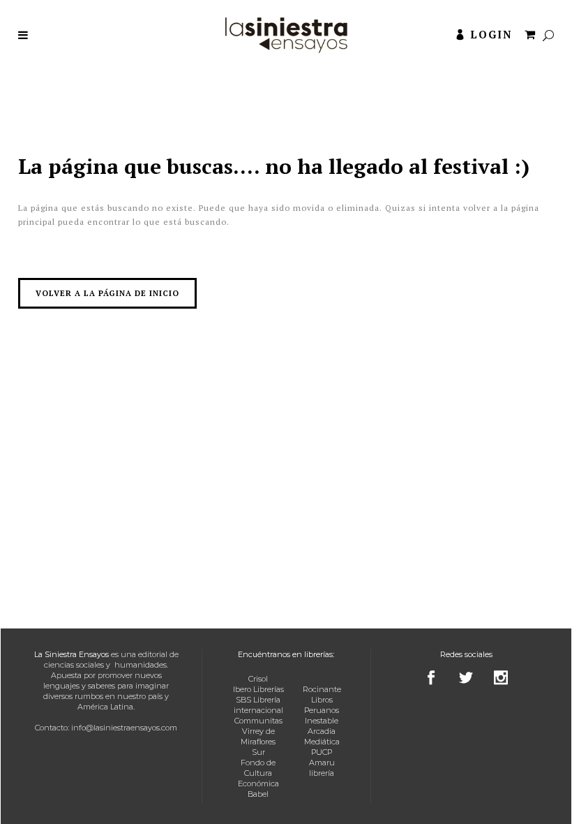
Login (491, 34)
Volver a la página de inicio (107, 293)
